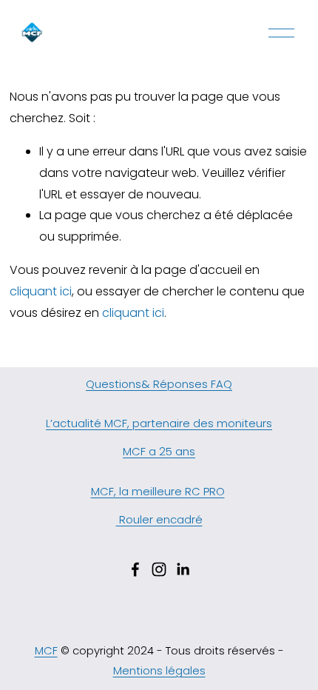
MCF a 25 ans (159, 451)
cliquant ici (41, 291)
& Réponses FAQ (186, 384)
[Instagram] (159, 569)
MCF (46, 650)
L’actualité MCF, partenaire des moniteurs (159, 423)
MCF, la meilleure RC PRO (158, 491)
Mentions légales (159, 670)
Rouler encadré (159, 519)
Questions (113, 384)
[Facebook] (135, 569)
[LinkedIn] (182, 569)
